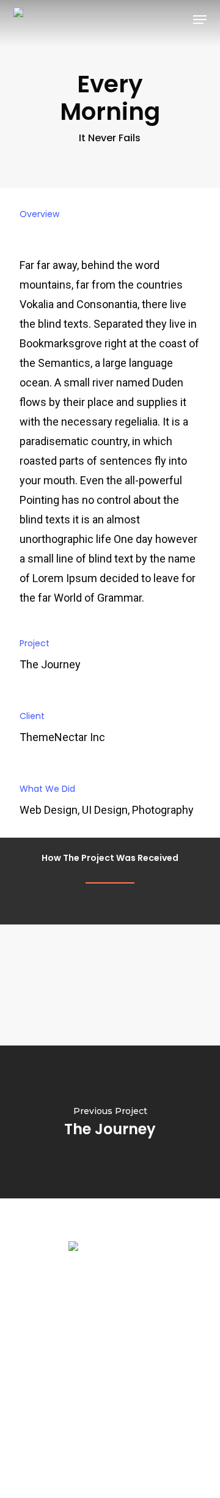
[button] (200, 19)
